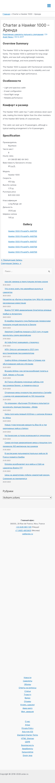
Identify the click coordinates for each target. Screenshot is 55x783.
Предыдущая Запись (11, 260)
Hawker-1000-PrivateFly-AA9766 (22, 236)
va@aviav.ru (27, 534)
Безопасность (27, 745)
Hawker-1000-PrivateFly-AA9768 (22, 247)
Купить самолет (27, 705)
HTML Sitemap (27, 738)
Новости (27, 677)
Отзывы (27, 701)
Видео (27, 698)
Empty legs (27, 755)
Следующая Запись (11, 263)
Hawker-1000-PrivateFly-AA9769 (22, 252)
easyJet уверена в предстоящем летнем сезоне (26, 281)
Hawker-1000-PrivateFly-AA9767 (22, 241)
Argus (27, 725)
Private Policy (28, 728)
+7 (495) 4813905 (23, 530)
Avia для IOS (27, 732)
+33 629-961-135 (23, 527)
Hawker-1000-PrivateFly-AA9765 (22, 231)
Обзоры (27, 684)
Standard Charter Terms (27, 735)
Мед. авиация (27, 711)
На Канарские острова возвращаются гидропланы (27, 435)
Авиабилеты (27, 749)
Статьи (27, 691)
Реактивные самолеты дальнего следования (23, 34)
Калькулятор (27, 752)
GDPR (27, 742)
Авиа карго (27, 708)
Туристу (27, 694)
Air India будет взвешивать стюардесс (22, 342)
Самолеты (27, 681)
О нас (27, 721)
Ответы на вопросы (27, 688)
